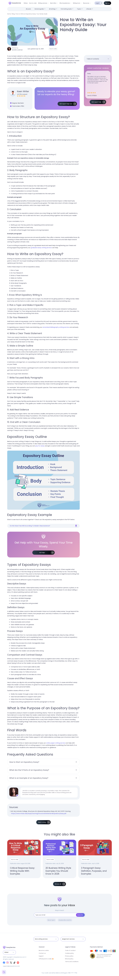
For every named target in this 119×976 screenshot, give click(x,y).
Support (41, 956)
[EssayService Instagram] (7, 963)
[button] (43, 3)
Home (9, 14)
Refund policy (69, 959)
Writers (26, 3)
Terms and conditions (71, 961)
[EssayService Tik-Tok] (14, 963)
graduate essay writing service (41, 248)
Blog (13, 14)
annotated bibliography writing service (56, 327)
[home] (15, 3)
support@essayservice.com (11, 966)
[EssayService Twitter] (11, 963)
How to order (33, 3)
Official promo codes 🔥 (46, 959)
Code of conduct (70, 950)
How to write (53, 49)
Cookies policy (69, 953)
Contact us (42, 953)
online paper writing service (55, 743)
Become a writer (44, 950)
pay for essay (40, 446)
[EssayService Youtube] (18, 963)
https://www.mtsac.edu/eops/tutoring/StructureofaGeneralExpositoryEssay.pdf (38, 814)
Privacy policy (69, 956)
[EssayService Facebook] (4, 963)
